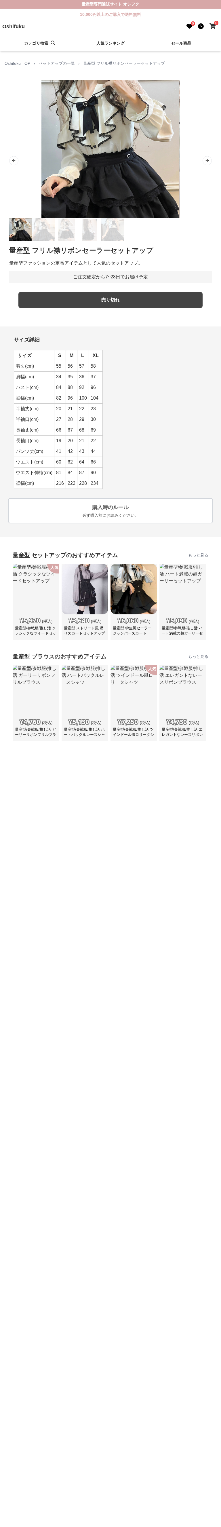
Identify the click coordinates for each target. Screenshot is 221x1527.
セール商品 (181, 43)
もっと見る (198, 555)
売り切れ (110, 299)
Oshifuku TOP (17, 63)
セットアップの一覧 (57, 63)
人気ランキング (110, 43)
